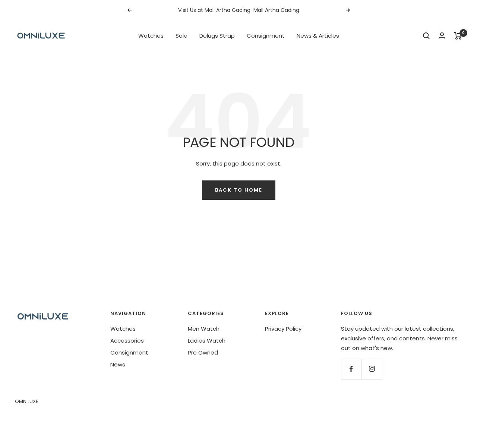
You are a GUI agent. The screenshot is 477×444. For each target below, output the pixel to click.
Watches (151, 36)
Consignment (266, 36)
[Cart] (458, 36)
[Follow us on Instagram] (371, 369)
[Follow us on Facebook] (351, 369)
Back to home (238, 189)
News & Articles (318, 36)
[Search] (426, 35)
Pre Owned (203, 352)
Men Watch (203, 329)
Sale (181, 36)
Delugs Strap (217, 36)
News (117, 364)
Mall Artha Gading (276, 10)
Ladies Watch (206, 340)
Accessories (127, 340)
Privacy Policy (283, 329)
